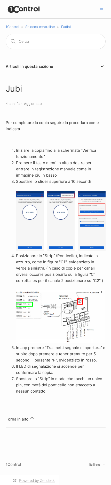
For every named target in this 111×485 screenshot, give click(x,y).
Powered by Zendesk (37, 480)
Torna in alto (17, 419)
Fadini (66, 27)
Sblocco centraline (40, 27)
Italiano (95, 464)
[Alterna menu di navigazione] (101, 9)
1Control (12, 27)
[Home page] (24, 9)
